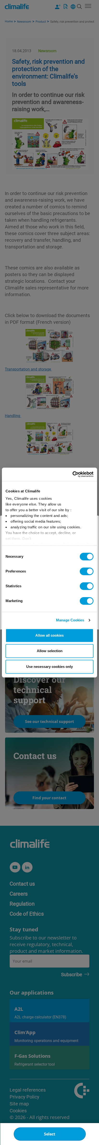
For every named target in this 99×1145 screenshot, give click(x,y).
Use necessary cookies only (49, 667)
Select (49, 1134)
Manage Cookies (70, 620)
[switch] (86, 571)
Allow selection (49, 651)
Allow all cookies (49, 635)
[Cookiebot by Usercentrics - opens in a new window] (72, 474)
